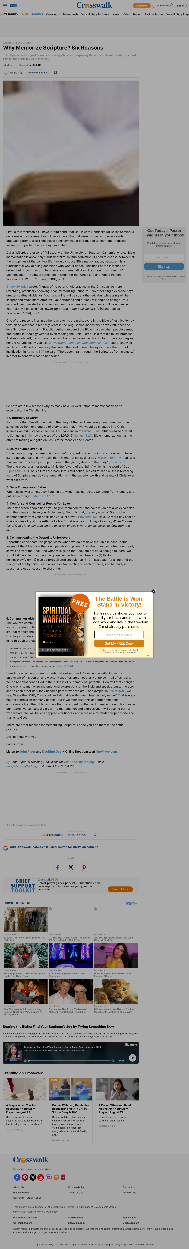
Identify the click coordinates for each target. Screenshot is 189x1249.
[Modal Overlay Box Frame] (94, 624)
